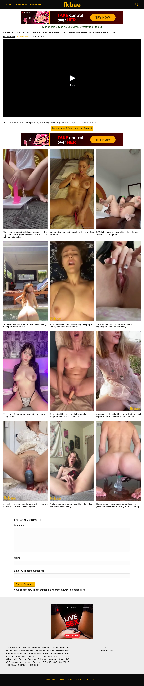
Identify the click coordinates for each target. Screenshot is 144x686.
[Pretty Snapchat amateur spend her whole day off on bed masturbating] (72, 460)
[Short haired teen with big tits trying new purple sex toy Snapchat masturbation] (72, 281)
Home (8, 4)
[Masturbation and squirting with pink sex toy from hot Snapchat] (72, 188)
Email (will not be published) (29, 571)
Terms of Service (65, 680)
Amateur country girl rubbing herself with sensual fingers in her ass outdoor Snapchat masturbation (118, 415)
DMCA (78, 680)
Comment (19, 525)
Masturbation (23, 37)
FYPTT (107, 647)
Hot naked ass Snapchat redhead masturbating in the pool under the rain (24, 325)
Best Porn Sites (106, 650)
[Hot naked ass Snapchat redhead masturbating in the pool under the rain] (25, 281)
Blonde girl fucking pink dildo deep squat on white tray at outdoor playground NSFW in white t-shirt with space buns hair (25, 234)
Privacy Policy (50, 680)
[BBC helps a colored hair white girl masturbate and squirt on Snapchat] (118, 188)
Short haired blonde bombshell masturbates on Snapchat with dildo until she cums (71, 415)
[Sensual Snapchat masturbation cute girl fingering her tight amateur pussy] (118, 281)
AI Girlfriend (35, 4)
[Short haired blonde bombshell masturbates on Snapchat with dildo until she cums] (72, 370)
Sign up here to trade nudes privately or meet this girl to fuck (72, 27)
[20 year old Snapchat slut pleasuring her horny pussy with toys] (25, 370)
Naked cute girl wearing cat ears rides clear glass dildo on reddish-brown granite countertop (117, 505)
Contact (96, 680)
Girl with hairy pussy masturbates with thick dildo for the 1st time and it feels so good (25, 505)
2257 (87, 680)
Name (17, 558)
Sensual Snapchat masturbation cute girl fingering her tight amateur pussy (114, 325)
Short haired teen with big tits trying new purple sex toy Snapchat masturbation (71, 325)
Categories (19, 4)
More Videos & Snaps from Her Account (72, 128)
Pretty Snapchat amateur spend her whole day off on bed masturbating (71, 505)
